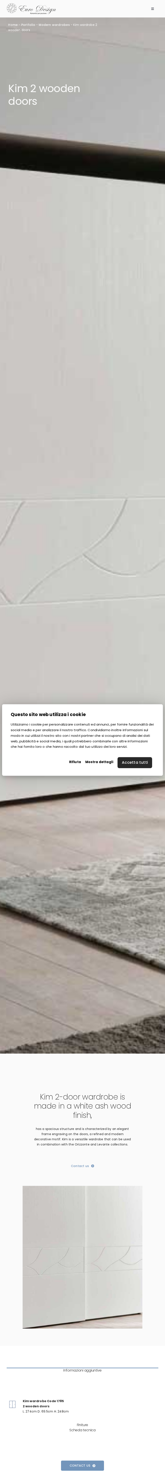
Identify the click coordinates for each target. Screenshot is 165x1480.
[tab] (82, 1370)
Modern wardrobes (54, 25)
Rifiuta (75, 762)
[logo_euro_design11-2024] (31, 5)
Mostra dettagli (99, 762)
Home (13, 25)
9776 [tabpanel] (39, 1395)
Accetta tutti (135, 762)
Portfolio (28, 25)
